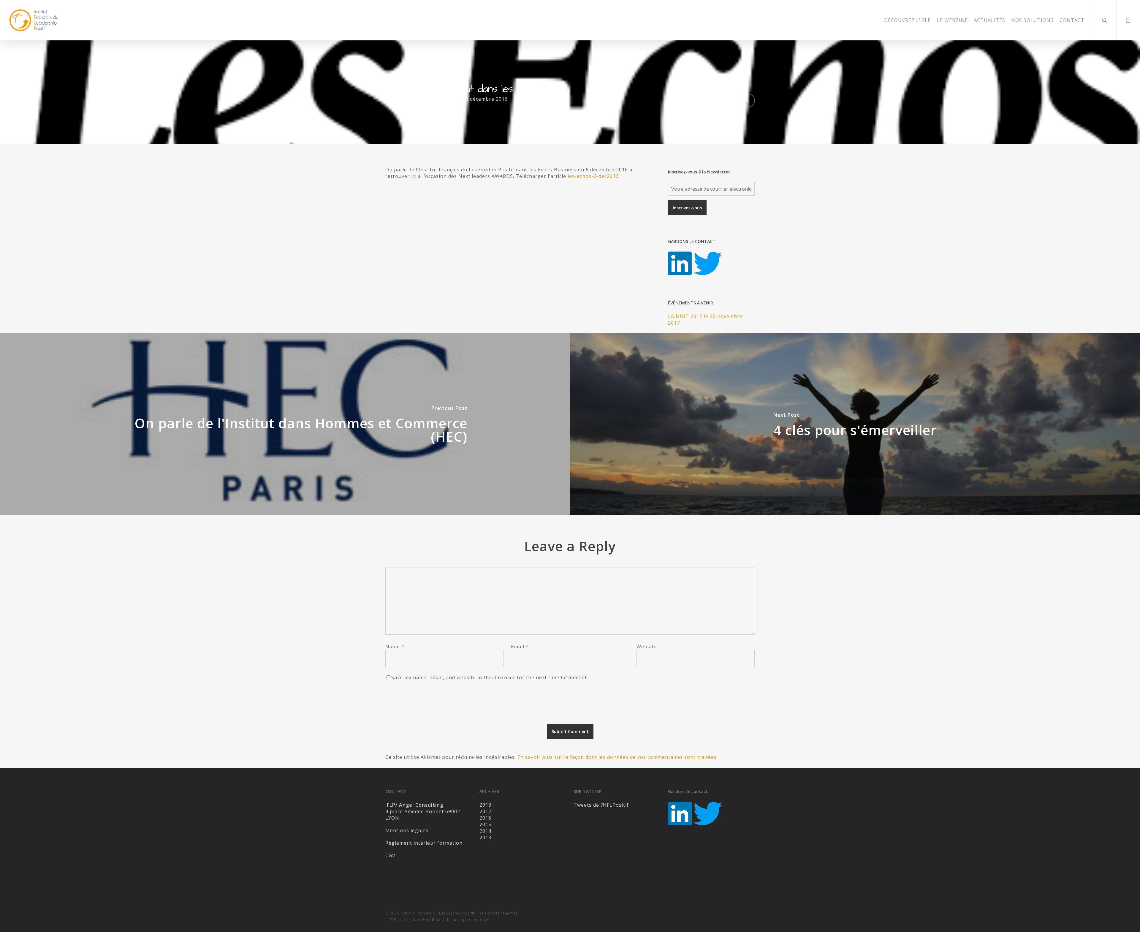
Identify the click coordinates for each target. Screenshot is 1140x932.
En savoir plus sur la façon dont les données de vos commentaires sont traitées (617, 757)
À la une (530, 99)
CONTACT (1072, 20)
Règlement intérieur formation (424, 843)
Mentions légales (406, 830)
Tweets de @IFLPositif (601, 805)
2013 (485, 837)
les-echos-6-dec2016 (593, 176)
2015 (485, 824)
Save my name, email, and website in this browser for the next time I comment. (489, 677)
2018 (485, 805)
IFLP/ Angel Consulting (424, 99)
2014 (485, 831)
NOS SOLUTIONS (1032, 20)
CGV (390, 855)
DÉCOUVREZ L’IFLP (907, 20)
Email (520, 646)
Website (646, 646)
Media (550, 99)
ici (414, 176)
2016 (485, 818)
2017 (485, 811)
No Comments (730, 100)
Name (394, 646)
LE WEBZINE (952, 20)
